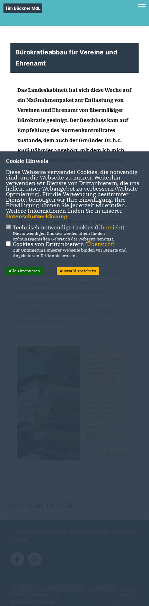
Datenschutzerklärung (36, 216)
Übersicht (110, 227)
